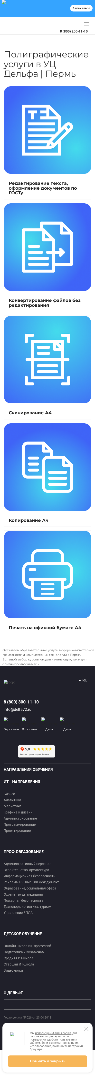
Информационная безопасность (29, 876)
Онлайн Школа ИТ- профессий (27, 946)
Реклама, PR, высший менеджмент (31, 882)
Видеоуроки (13, 970)
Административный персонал (27, 864)
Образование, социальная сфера (30, 888)
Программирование (20, 824)
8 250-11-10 (74, 31)
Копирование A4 (28, 520)
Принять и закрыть (47, 1061)
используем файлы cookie (53, 1033)
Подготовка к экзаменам (24, 952)
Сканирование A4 (30, 413)
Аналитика (12, 800)
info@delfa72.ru (17, 709)
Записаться (81, 8)
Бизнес (9, 794)
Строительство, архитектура (26, 870)
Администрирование (20, 818)
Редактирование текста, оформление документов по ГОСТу (43, 188)
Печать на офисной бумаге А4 (45, 627)
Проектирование (17, 831)
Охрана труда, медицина (23, 894)
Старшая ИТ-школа (19, 964)
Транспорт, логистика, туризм (27, 907)
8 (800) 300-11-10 (21, 701)
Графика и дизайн (18, 812)
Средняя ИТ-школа (18, 958)
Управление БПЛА (18, 913)
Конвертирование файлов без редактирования (45, 303)
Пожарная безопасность (23, 900)
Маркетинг (12, 806)
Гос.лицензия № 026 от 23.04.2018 (27, 1017)
